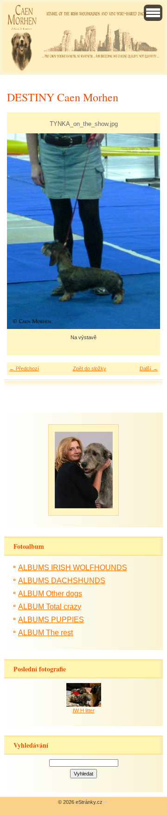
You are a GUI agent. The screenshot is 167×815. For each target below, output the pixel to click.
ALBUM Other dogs (50, 594)
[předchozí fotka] (22, 231)
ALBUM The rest (45, 633)
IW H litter (84, 710)
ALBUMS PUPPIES (51, 620)
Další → (149, 368)
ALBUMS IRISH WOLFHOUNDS (72, 568)
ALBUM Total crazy (49, 607)
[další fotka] (145, 231)
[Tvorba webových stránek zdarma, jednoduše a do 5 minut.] (106, 803)
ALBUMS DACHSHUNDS (61, 581)
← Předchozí (24, 368)
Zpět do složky (89, 368)
